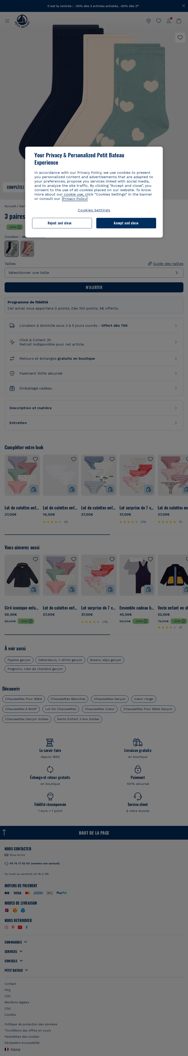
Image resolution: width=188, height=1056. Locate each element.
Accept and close (126, 223)
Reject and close (60, 223)
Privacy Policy (75, 198)
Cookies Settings (94, 210)
